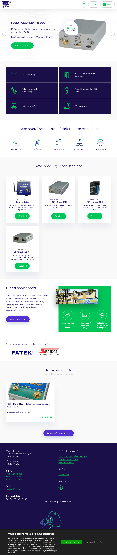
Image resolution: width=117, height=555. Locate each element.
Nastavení (91, 542)
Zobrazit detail (21, 50)
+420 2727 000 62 (14, 477)
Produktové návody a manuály (72, 456)
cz (93, 4)
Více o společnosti (18, 319)
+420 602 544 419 (14, 479)
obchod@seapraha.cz (16, 489)
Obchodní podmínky (68, 459)
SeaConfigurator (66, 462)
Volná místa (63, 474)
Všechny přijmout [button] (72, 542)
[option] (58, 35)
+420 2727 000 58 (14, 474)
